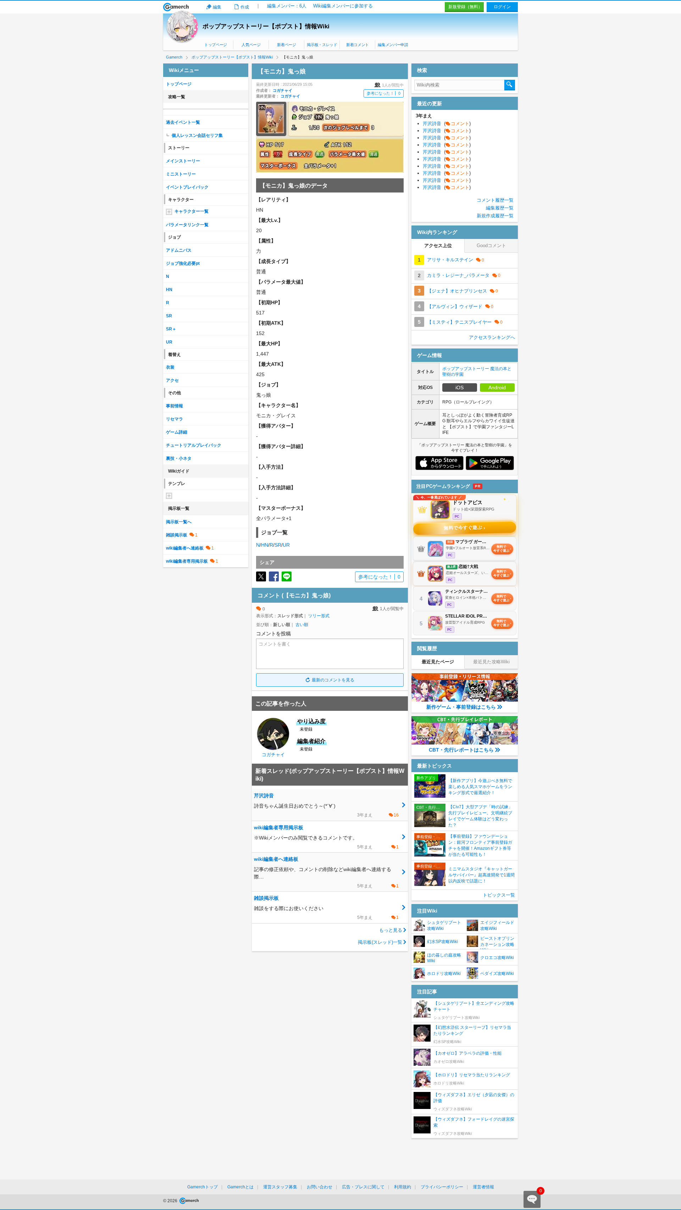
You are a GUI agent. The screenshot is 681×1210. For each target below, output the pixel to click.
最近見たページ (438, 661)
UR (286, 545)
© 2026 (170, 1200)
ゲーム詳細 (176, 432)
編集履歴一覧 (500, 208)
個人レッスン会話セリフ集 (197, 135)
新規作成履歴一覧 (495, 215)
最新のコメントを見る (333, 680)
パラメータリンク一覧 (187, 224)
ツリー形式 (319, 615)
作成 (244, 7)
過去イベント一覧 (183, 122)
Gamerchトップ (202, 1186)
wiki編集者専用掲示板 (187, 561)
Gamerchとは (240, 1186)
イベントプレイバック (187, 187)
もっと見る (390, 930)
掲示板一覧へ (179, 521)
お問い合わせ (319, 1186)
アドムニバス (179, 250)
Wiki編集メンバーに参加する (343, 6)
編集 (217, 7)
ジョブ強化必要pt (183, 263)
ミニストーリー (181, 174)
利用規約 (402, 1186)
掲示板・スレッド (322, 45)
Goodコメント (491, 245)
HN (264, 545)
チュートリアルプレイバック (193, 445)
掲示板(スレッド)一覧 (380, 942)
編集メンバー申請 (393, 45)
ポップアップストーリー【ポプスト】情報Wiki (266, 26)
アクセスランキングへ (492, 337)
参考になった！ (383, 93)
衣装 (170, 367)
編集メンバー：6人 (286, 6)
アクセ (172, 380)
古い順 (301, 624)
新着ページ (286, 45)
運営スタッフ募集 (280, 1186)
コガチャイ (282, 90)
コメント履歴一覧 (495, 200)
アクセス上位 (438, 245)
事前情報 (174, 405)
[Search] (509, 85)
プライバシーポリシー (442, 1186)
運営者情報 (483, 1186)
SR (278, 545)
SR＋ (171, 329)
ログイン (502, 6)
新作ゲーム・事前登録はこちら (461, 707)
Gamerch (176, 7)
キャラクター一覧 (192, 211)
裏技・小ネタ (179, 458)
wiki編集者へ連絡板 (185, 548)
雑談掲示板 (176, 534)
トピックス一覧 (499, 895)
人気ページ (251, 45)
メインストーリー (183, 160)
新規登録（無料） (465, 6)
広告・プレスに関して (363, 1186)
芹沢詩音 (447, 123)
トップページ (215, 45)
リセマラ (174, 419)
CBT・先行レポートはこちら (461, 750)
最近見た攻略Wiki (491, 661)
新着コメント (357, 45)
